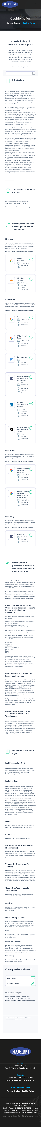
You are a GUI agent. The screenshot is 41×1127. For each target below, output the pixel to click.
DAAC (11, 687)
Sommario (20, 73)
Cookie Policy (28, 1091)
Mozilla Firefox (9, 644)
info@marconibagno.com (23, 1080)
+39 (25, 1078)
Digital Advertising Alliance (28, 685)
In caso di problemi (13, 983)
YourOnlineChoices (10, 683)
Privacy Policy (13, 1091)
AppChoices (22, 700)
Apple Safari (8, 646)
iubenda (7, 1017)
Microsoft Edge (9, 649)
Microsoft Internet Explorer (12, 647)
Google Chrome (9, 642)
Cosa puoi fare (11, 978)
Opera (7, 652)
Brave (7, 651)
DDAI (20, 687)
